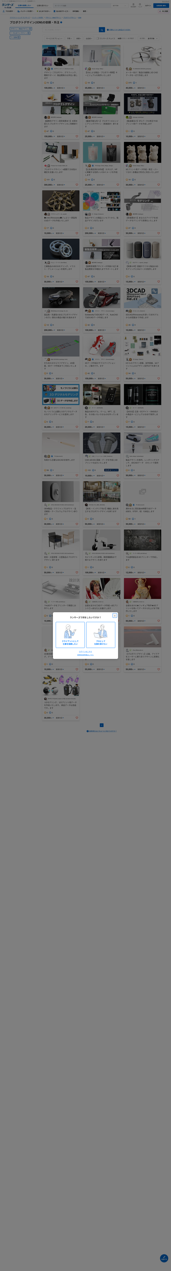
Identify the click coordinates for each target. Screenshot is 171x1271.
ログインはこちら (85, 651)
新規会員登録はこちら (85, 655)
